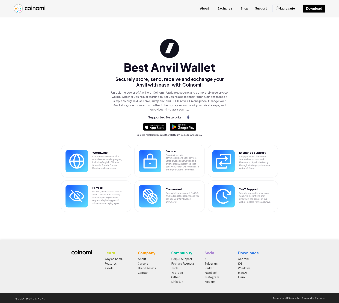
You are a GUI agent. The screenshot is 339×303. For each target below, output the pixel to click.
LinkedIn (177, 282)
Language (287, 8)
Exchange (225, 8)
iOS (240, 263)
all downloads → (193, 135)
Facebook (211, 273)
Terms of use (279, 298)
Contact (143, 273)
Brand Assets (147, 268)
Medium (210, 282)
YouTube (177, 273)
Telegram (211, 263)
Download (314, 8)
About (204, 8)
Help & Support (181, 259)
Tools (175, 268)
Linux (241, 277)
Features (111, 263)
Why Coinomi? (114, 259)
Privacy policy (293, 298)
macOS (242, 273)
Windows (244, 268)
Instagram (212, 277)
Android (243, 259)
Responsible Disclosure (313, 298)
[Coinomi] (29, 11)
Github (175, 277)
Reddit (209, 268)
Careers (143, 263)
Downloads (248, 252)
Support (261, 8)
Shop (244, 8)
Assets (109, 268)
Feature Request (182, 263)
